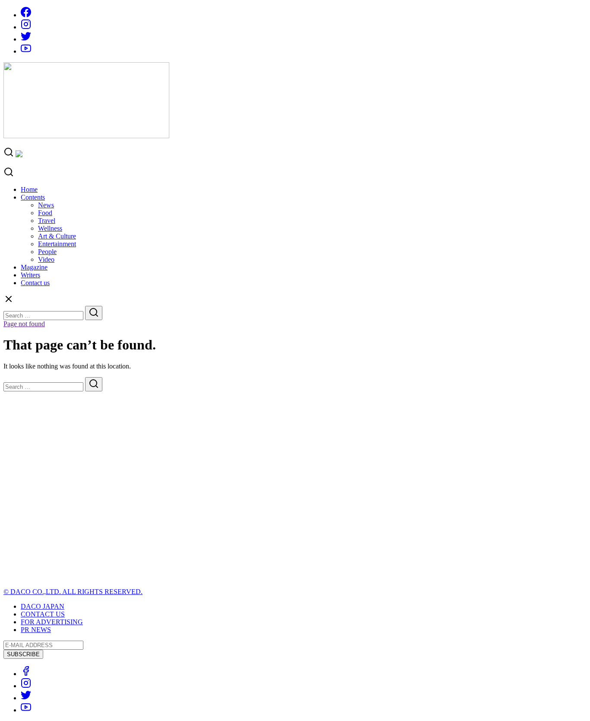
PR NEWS (36, 629)
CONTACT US (43, 614)
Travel (46, 220)
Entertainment (57, 244)
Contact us (35, 282)
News (46, 205)
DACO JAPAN (42, 606)
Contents (33, 197)
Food (45, 212)
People (47, 251)
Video (46, 259)
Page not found (24, 323)
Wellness (50, 228)
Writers (30, 275)
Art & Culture (57, 236)
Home (29, 189)
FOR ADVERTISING (52, 622)
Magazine (34, 267)
